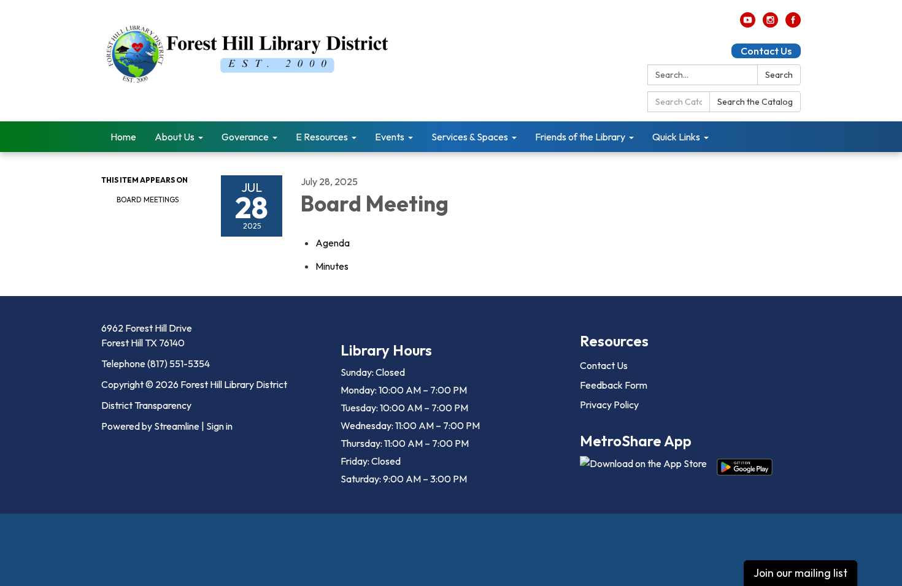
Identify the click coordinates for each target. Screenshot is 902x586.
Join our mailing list (800, 573)
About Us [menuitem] (175, 137)
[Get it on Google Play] (744, 467)
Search (779, 74)
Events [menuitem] (389, 137)
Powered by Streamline (150, 426)
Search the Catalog (755, 101)
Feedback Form (613, 385)
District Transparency (146, 405)
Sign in (219, 426)
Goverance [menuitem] (245, 137)
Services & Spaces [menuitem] (469, 137)
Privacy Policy (609, 404)
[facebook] (793, 24)
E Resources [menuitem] (322, 137)
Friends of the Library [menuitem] (580, 137)
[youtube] (747, 24)
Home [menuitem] (123, 137)
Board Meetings (148, 199)
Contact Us (766, 51)
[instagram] (770, 24)
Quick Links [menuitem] (676, 137)
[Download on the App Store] (643, 467)
